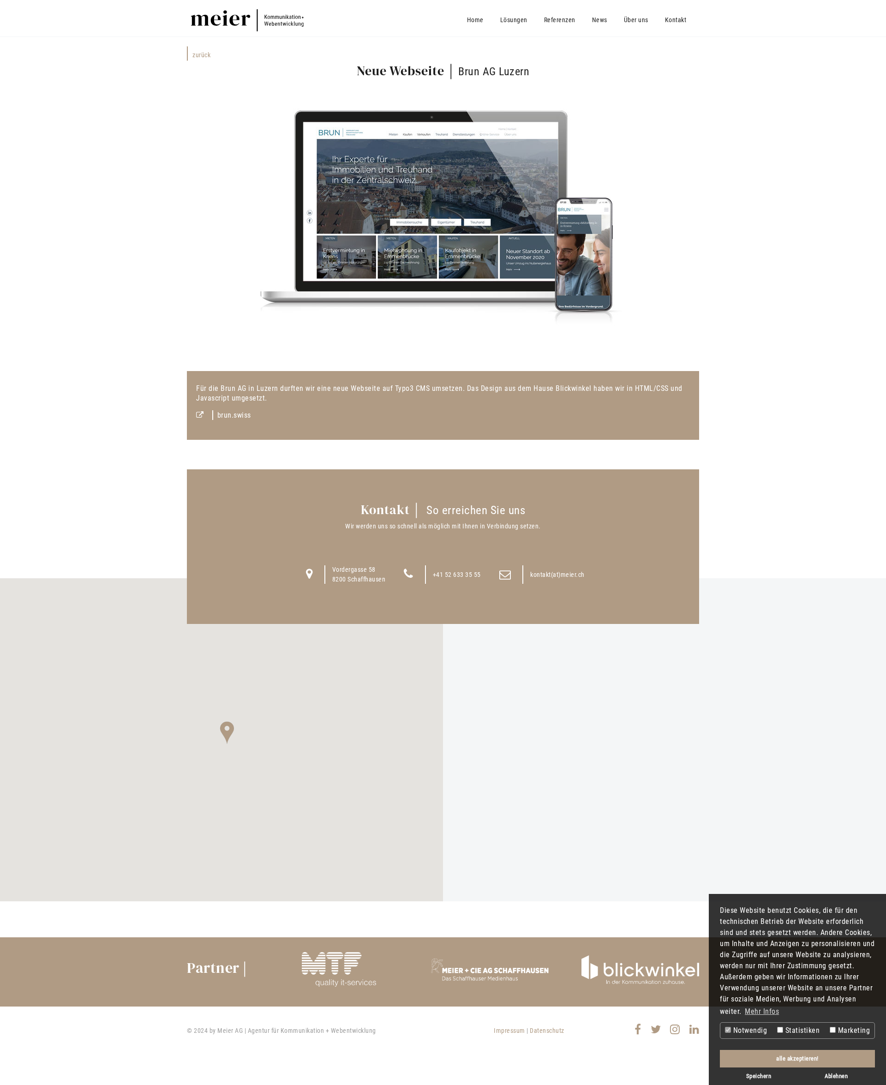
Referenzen (559, 20)
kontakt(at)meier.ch (557, 574)
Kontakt (676, 20)
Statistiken (801, 1030)
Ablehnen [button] (836, 1076)
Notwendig (749, 1030)
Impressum (509, 1030)
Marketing (853, 1030)
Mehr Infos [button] (762, 1011)
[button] (227, 732)
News (599, 20)
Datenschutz (547, 1030)
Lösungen (513, 20)
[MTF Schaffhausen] (339, 969)
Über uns (636, 20)
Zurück (201, 55)
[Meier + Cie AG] (490, 969)
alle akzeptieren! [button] (797, 1058)
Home (475, 20)
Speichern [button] (759, 1076)
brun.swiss (234, 415)
